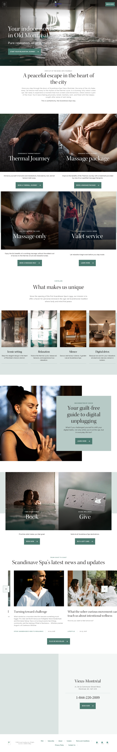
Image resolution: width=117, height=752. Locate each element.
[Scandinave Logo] (9, 743)
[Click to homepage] (58, 5)
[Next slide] (104, 589)
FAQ (42, 741)
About (60, 741)
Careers (69, 741)
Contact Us (71, 745)
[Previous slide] (6, 589)
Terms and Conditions (83, 741)
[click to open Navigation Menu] (4, 4)
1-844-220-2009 (88, 697)
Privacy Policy (59, 745)
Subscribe (51, 741)
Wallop (29, 743)
